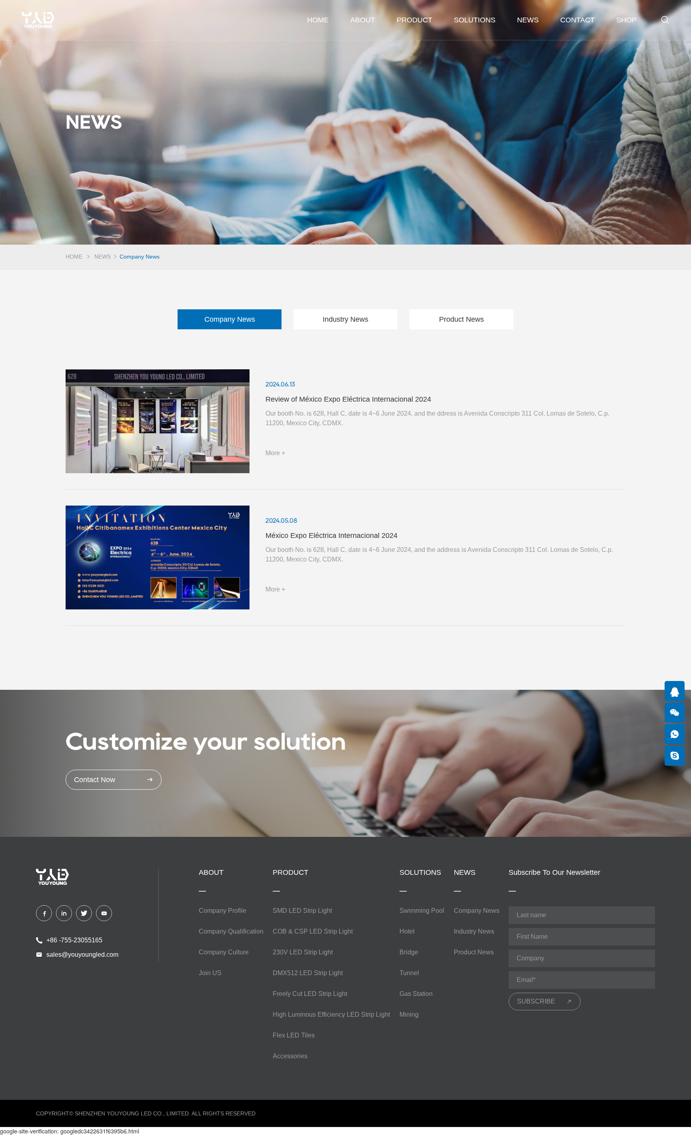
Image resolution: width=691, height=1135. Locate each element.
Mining (409, 1014)
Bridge (408, 952)
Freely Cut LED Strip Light (310, 993)
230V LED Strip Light (303, 952)
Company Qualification (231, 931)
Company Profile (222, 910)
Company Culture (224, 952)
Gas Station (416, 993)
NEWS (528, 20)
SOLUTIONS (474, 20)
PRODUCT (414, 20)
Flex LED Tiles (294, 1035)
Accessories (290, 1056)
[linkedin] (64, 913)
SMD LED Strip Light (302, 910)
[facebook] (44, 913)
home (318, 20)
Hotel (407, 931)
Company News (140, 256)
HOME (74, 256)
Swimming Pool (421, 910)
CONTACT (577, 20)
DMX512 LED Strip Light (308, 973)
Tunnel (409, 973)
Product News (461, 319)
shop (626, 20)
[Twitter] (84, 913)
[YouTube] (104, 913)
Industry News (345, 319)
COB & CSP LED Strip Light (313, 931)
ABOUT (362, 20)
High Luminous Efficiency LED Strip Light (331, 1014)
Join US (210, 973)
